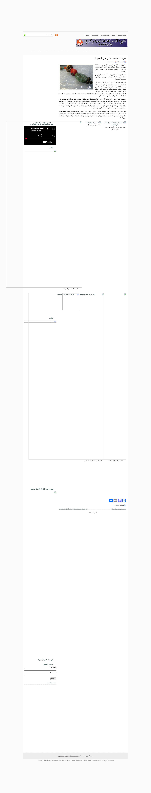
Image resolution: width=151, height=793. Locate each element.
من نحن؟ (33, 51)
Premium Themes (93, 760)
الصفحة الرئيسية (122, 35)
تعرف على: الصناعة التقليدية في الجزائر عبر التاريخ (73, 509)
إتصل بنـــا (46, 51)
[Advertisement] (84, 15)
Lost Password (51, 683)
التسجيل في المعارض (98, 51)
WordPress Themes (69, 760)
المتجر (113, 35)
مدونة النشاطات (76, 51)
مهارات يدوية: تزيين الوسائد (119, 509)
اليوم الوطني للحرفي (63, 51)
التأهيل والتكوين (86, 51)
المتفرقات (116, 505)
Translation (111, 760)
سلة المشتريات (105, 35)
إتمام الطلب (95, 35)
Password (53, 673)
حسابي (87, 35)
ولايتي (39, 51)
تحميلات (53, 51)
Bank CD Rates (83, 760)
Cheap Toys (103, 760)
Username (53, 667)
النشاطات (123, 51)
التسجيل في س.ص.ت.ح (113, 51)
